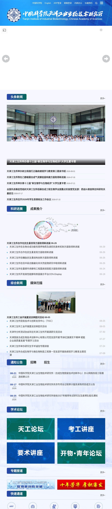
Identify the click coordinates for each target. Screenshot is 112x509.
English (48, 3)
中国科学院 (37, 3)
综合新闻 (17, 283)
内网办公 (78, 3)
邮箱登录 (68, 3)
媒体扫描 (36, 283)
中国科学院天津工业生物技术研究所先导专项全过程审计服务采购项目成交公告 (56, 383)
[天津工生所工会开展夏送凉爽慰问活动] (56, 302)
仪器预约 (88, 3)
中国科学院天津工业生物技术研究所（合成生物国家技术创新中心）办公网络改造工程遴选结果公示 (61, 373)
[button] (56, 82)
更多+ (102, 98)
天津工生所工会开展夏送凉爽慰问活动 (28, 317)
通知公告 (17, 362)
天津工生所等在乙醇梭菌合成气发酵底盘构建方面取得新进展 (36, 177)
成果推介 (36, 208)
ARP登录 (57, 3)
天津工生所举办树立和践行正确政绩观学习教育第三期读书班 (36, 171)
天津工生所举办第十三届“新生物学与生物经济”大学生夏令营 (43, 161)
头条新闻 (17, 97)
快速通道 (17, 493)
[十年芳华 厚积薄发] (81, 484)
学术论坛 (17, 409)
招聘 (33, 362)
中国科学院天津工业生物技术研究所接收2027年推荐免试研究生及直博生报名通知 (58, 394)
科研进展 (17, 208)
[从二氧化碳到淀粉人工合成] (31, 484)
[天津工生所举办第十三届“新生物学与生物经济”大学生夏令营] (56, 134)
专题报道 (17, 471)
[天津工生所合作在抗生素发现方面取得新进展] (56, 228)
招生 (47, 362)
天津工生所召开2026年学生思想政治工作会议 (29, 199)
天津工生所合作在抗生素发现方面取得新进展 (32, 243)
